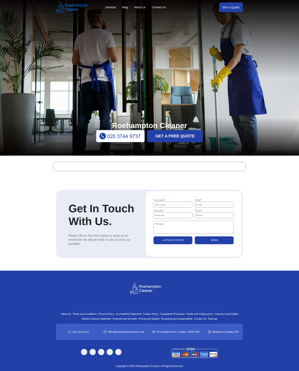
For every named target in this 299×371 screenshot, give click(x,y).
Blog (125, 7)
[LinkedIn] (110, 352)
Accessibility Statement (128, 314)
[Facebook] (84, 352)
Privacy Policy (106, 314)
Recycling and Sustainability (177, 318)
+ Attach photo (173, 240)
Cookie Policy (150, 314)
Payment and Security (125, 318)
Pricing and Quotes (149, 318)
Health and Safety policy (199, 314)
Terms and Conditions (85, 314)
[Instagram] (101, 352)
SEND (214, 240)
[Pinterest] (118, 352)
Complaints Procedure (172, 314)
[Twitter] (93, 352)
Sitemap (212, 318)
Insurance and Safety (226, 314)
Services (110, 7)
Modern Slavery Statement (96, 318)
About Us (140, 7)
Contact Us (159, 7)
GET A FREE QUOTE (175, 136)
